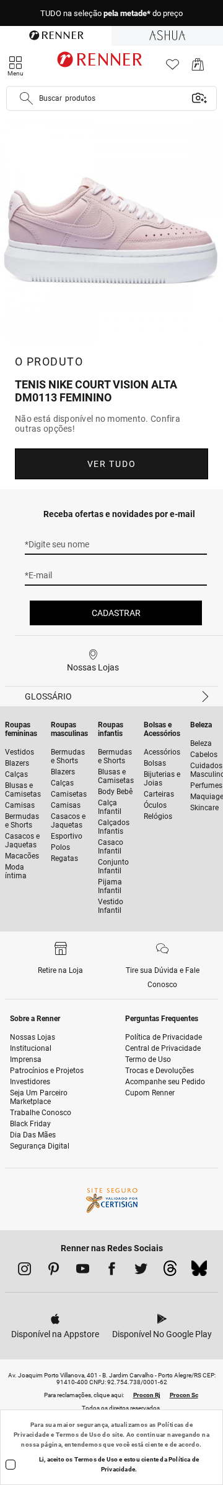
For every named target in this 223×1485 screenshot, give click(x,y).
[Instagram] (24, 1271)
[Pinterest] (53, 1271)
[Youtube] (82, 1271)
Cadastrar (116, 613)
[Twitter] (141, 1271)
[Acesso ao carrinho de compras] (198, 68)
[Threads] (170, 1271)
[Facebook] (112, 1271)
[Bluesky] (199, 1271)
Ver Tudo (111, 464)
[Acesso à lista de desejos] (172, 68)
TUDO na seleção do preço (111, 13)
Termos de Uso (78, 1434)
